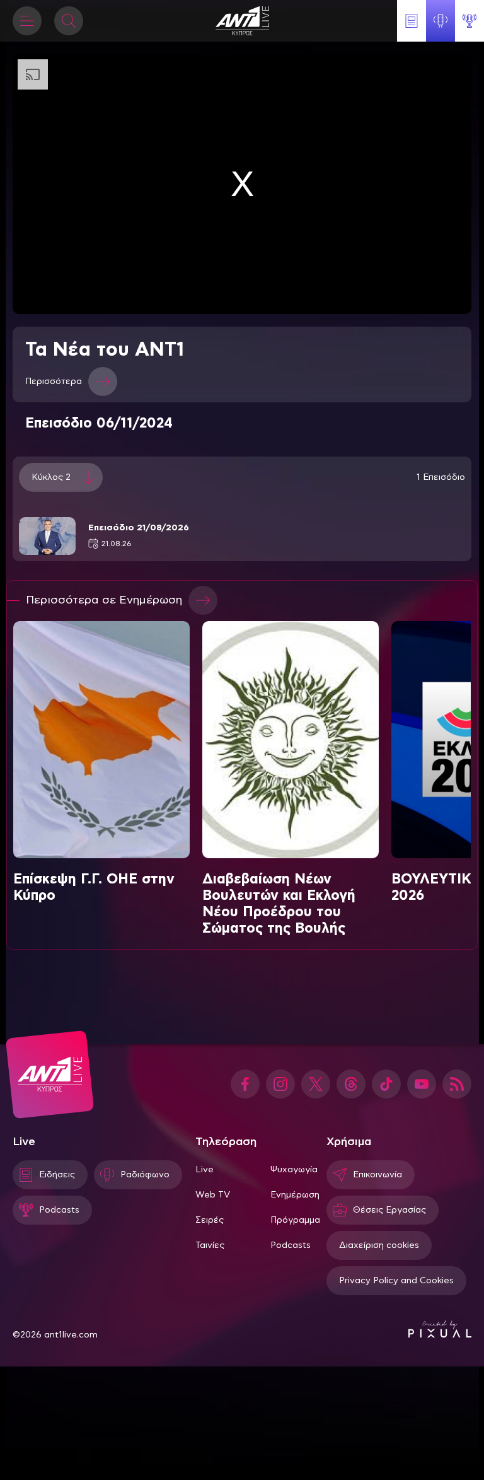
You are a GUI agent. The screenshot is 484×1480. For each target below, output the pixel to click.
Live (204, 1169)
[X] (315, 1083)
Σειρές (209, 1220)
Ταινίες (209, 1245)
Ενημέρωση (295, 1195)
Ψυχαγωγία (294, 1169)
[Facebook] (245, 1083)
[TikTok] (386, 1083)
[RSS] (456, 1083)
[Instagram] (280, 1083)
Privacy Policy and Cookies (396, 1280)
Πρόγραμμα (295, 1220)
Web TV (212, 1195)
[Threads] (351, 1083)
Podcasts (290, 1245)
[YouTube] (421, 1083)
